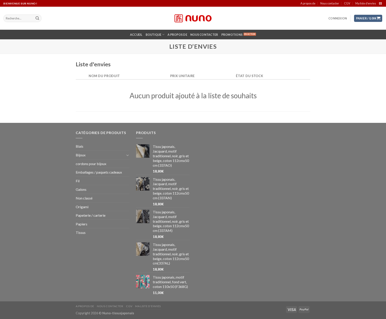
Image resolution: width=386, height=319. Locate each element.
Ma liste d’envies (365, 3)
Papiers (81, 224)
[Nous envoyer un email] (380, 3)
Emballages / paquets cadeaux (99, 172)
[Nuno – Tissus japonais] (193, 18)
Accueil (136, 34)
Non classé (84, 198)
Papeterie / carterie (90, 215)
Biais (79, 146)
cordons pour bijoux (91, 164)
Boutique (154, 34)
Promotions (232, 34)
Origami (82, 207)
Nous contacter (329, 3)
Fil (78, 181)
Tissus (81, 232)
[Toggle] (127, 155)
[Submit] (37, 18)
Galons (81, 189)
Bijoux (81, 155)
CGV (347, 3)
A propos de (307, 3)
